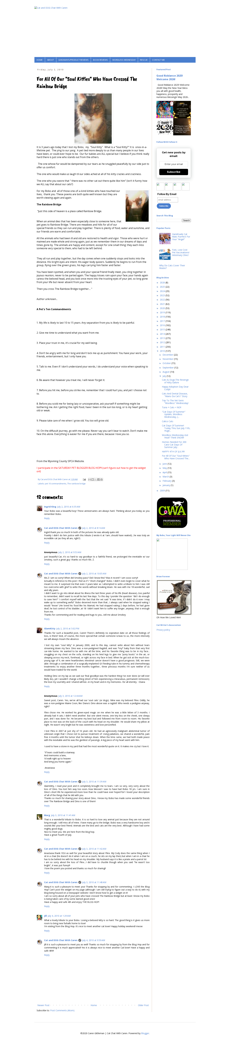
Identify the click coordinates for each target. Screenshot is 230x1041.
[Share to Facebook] (98, 479)
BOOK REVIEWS (100, 59)
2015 (163, 329)
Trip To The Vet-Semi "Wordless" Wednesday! (175, 402)
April (165, 472)
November (168, 358)
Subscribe (173, 171)
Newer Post (43, 1005)
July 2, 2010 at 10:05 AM (94, 573)
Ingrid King (50, 506)
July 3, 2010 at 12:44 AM (70, 695)
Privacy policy (163, 629)
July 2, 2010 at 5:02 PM (67, 628)
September (168, 367)
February (167, 480)
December (168, 354)
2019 (163, 312)
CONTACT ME (158, 59)
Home (94, 1005)
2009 (163, 490)
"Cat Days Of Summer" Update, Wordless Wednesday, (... (173, 414)
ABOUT (50, 59)
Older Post (143, 1005)
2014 (163, 333)
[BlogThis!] (92, 479)
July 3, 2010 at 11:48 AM (94, 882)
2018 (163, 316)
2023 (163, 295)
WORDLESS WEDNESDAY (124, 59)
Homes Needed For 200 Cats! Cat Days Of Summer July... (174, 444)
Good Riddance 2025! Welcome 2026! (169, 77)
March (166, 476)
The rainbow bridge (76, 483)
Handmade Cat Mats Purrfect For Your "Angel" (181, 237)
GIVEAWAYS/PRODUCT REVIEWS (73, 59)
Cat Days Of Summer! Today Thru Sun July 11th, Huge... (176, 428)
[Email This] (89, 479)
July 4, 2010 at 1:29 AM (59, 915)
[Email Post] (84, 479)
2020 (163, 308)
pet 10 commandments (55, 483)
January (167, 485)
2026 (163, 282)
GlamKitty (49, 628)
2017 (163, 321)
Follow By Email (166, 194)
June (165, 463)
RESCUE (144, 59)
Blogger (145, 1033)
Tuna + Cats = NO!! (171, 407)
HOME (40, 59)
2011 (163, 346)
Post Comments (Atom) (62, 1010)
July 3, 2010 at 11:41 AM (63, 815)
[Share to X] (95, 479)
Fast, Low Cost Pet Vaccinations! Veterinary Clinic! (180, 252)
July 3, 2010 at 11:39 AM (94, 781)
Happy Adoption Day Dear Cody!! (175, 388)
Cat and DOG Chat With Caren (60, 527)
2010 (163, 350)
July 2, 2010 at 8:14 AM (93, 527)
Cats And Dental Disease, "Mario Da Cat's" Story (175, 395)
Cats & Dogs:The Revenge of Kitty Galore (175, 381)
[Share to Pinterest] (101, 479)
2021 (163, 303)
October (167, 363)
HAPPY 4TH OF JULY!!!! (173, 451)
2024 (163, 291)
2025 (163, 286)
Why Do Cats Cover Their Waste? (172, 267)
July (165, 376)
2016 (163, 325)
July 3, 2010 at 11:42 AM (94, 848)
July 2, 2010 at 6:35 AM (68, 506)
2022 (163, 299)
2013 (163, 338)
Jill (45, 915)
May (165, 467)
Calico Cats (167, 421)
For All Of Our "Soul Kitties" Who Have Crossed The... (176, 457)
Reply (47, 518)
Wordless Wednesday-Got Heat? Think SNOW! (175, 436)
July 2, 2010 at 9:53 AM (69, 552)
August (166, 371)
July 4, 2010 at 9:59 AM (93, 940)
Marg (47, 815)
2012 (163, 342)
